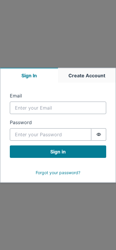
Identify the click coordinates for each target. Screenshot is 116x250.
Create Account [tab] (86, 75)
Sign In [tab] (29, 75)
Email (16, 96)
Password (21, 122)
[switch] (98, 134)
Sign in (58, 152)
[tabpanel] (58, 132)
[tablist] (58, 75)
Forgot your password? (58, 172)
